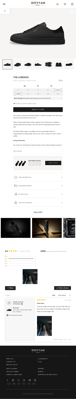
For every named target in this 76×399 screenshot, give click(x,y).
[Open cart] (72, 4)
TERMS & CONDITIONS (14, 374)
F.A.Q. (40, 361)
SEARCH (40, 371)
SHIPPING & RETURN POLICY (48, 374)
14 (58, 94)
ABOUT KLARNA (11, 368)
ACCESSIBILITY (43, 358)
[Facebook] (7, 380)
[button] (20, 256)
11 (28, 94)
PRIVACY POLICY (12, 364)
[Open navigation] (4, 4)
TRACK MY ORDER (12, 371)
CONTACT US (10, 361)
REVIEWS (41, 368)
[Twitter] (13, 380)
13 (48, 94)
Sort (53, 295)
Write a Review (64, 288)
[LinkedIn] (35, 380)
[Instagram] (18, 380)
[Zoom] (72, 12)
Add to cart (53, 162)
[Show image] (7, 64)
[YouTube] (30, 380)
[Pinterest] (24, 380)
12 (38, 94)
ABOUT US (9, 358)
